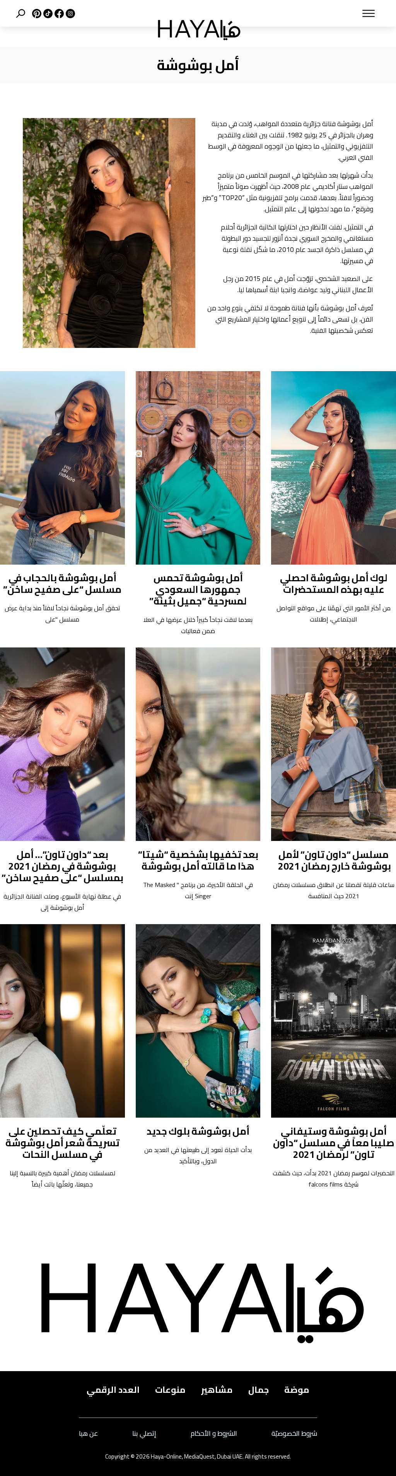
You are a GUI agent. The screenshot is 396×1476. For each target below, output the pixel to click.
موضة (296, 1390)
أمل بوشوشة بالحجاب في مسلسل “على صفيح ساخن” (62, 583)
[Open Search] (20, 13)
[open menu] (317, 13)
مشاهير (217, 1390)
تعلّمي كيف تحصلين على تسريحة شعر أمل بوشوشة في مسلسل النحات (62, 1142)
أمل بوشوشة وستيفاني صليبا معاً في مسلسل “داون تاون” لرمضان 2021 (333, 1142)
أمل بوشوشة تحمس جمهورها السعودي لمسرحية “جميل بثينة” (198, 589)
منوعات (170, 1390)
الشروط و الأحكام (214, 1433)
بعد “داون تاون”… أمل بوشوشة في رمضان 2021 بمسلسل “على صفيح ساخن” (62, 866)
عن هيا (88, 1433)
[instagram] (69, 13)
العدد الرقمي (113, 1390)
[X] (35, 13)
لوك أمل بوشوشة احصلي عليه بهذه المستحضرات (333, 583)
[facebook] (58, 13)
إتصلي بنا (144, 1433)
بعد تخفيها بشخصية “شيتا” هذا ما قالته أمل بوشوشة (198, 860)
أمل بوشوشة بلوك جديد (198, 1131)
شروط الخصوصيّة (294, 1433)
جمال (258, 1390)
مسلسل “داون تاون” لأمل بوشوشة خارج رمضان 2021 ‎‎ (334, 860)
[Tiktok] (47, 13)
